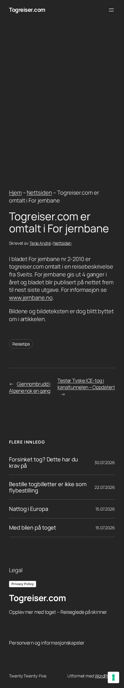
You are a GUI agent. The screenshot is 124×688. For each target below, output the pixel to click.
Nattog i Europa (28, 509)
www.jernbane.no (31, 297)
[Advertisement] (62, 103)
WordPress (105, 676)
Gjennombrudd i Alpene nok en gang (30, 387)
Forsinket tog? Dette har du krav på (43, 462)
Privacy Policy (22, 584)
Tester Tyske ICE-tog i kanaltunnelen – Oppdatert (86, 384)
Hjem (15, 192)
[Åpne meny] (111, 10)
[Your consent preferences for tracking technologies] (113, 677)
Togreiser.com (27, 10)
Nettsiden (39, 192)
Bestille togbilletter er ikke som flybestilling (48, 487)
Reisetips (21, 344)
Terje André (40, 243)
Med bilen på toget (32, 527)
